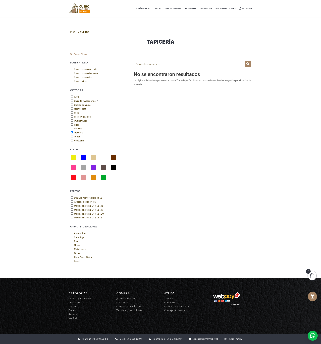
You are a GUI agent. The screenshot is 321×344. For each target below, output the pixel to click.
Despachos (122, 302)
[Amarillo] (73, 157)
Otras (77, 253)
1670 (76, 97)
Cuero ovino (80, 81)
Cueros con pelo (82, 105)
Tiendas (168, 298)
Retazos (78, 128)
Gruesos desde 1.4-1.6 (85, 201)
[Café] (113, 157)
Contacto (169, 302)
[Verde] (103, 177)
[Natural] (103, 167)
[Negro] (113, 167)
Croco (77, 241)
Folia (76, 112)
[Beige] (93, 157)
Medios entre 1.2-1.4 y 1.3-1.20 (89, 213)
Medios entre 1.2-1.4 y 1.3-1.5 (88, 217)
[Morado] (93, 167)
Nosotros (190, 8)
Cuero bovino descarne (86, 73)
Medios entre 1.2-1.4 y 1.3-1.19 (88, 209)
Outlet (157, 8)
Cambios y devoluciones (129, 306)
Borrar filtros (80, 54)
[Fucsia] (73, 167)
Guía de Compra (173, 8)
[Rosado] (83, 177)
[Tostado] (93, 177)
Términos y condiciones (129, 310)
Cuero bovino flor (83, 77)
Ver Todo (73, 318)
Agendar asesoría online (177, 306)
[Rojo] (73, 177)
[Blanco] (103, 157)
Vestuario (79, 140)
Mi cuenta (247, 8)
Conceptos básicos (174, 310)
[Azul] (83, 157)
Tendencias (206, 8)
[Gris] (83, 167)
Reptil (77, 261)
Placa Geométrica (83, 257)
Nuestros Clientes (226, 8)
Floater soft (80, 108)
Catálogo (141, 8)
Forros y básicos (82, 116)
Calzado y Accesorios (85, 101)
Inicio (73, 32)
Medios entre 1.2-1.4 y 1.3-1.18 (88, 205)
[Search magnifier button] (248, 64)
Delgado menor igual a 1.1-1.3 (88, 197)
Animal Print (80, 233)
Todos (77, 136)
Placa (76, 124)
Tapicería (78, 132)
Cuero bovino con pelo (85, 69)
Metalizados (80, 249)
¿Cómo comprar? (125, 298)
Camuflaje (79, 237)
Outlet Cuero (80, 120)
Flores (77, 245)
